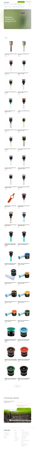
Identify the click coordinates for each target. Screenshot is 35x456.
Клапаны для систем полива (25, 434)
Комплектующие (23, 443)
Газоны (16, 434)
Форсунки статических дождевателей (18, 6)
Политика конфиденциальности (7, 433)
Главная (6, 6)
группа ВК (5, 437)
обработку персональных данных (23, 405)
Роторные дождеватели (25, 433)
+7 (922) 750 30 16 (28, 1)
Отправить (24, 409)
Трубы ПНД (23, 439)
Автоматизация (23, 436)
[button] (29, 4)
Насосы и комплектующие (25, 440)
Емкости (22, 441)
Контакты (16, 440)
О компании (16, 439)
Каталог (10, 6)
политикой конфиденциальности (22, 406)
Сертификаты (17, 437)
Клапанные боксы (24, 437)
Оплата (16, 436)
